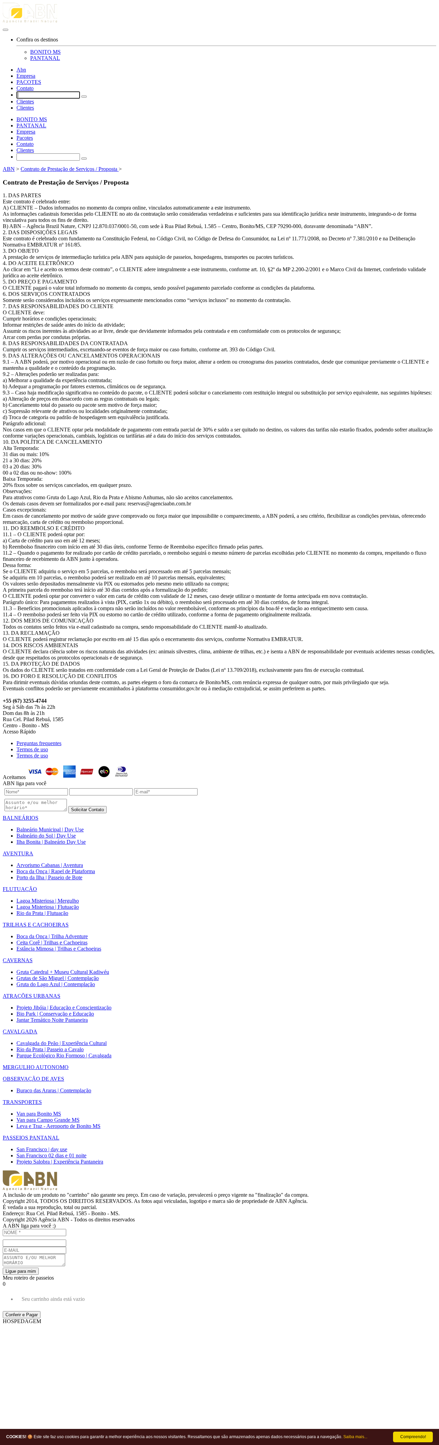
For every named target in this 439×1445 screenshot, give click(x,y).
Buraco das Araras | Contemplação (53, 1090)
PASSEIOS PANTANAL (31, 1138)
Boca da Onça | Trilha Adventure (52, 936)
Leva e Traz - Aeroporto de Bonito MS (58, 1126)
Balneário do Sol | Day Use (46, 836)
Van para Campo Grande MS (48, 1120)
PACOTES (28, 82)
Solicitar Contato (87, 809)
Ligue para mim (20, 1271)
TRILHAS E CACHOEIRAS (36, 925)
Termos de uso (32, 749)
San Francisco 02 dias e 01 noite (51, 1155)
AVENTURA (18, 853)
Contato (25, 88)
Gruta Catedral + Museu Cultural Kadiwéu (62, 972)
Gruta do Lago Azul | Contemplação (55, 984)
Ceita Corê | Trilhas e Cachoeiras (51, 942)
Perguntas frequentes (38, 743)
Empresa (25, 76)
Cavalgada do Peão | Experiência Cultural (61, 1043)
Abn (21, 70)
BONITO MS (45, 52)
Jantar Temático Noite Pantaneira (52, 1020)
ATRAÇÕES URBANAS (31, 996)
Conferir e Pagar (21, 1314)
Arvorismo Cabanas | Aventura (49, 865)
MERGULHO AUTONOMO (36, 1067)
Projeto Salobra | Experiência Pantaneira (59, 1162)
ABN (9, 169)
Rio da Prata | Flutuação (42, 913)
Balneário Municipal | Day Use (50, 829)
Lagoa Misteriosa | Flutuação (47, 907)
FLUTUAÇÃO (20, 889)
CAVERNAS (18, 960)
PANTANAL (45, 58)
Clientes (25, 101)
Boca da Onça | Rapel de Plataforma (55, 871)
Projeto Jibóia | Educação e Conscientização (63, 1007)
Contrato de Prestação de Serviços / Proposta (70, 169)
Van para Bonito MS (38, 1114)
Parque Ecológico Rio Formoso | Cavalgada (63, 1055)
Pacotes (24, 138)
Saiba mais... (355, 1436)
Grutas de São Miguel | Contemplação (57, 978)
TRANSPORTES (22, 1102)
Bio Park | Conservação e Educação (55, 1014)
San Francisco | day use (41, 1149)
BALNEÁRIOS (20, 818)
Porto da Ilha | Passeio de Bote (49, 877)
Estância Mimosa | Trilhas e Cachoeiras (58, 949)
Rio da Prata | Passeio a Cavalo (50, 1049)
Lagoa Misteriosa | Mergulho (47, 901)
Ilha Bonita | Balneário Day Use (51, 842)
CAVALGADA (20, 1031)
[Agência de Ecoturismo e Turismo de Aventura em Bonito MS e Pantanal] (219, 14)
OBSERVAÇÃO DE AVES (33, 1079)
